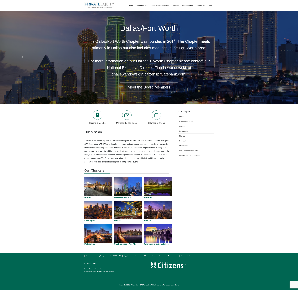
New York (148, 221)
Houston (148, 197)
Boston (87, 197)
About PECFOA (115, 256)
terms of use (174, 285)
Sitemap (162, 256)
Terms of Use (173, 256)
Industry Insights (100, 256)
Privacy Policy (186, 256)
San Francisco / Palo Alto (125, 244)
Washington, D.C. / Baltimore (156, 244)
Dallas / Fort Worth (122, 197)
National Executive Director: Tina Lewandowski (99, 271)
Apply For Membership (132, 256)
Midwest (118, 221)
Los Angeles (89, 221)
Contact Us (90, 263)
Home (88, 256)
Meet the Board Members (149, 87)
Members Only (149, 256)
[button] (22, 57)
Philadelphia (89, 244)
